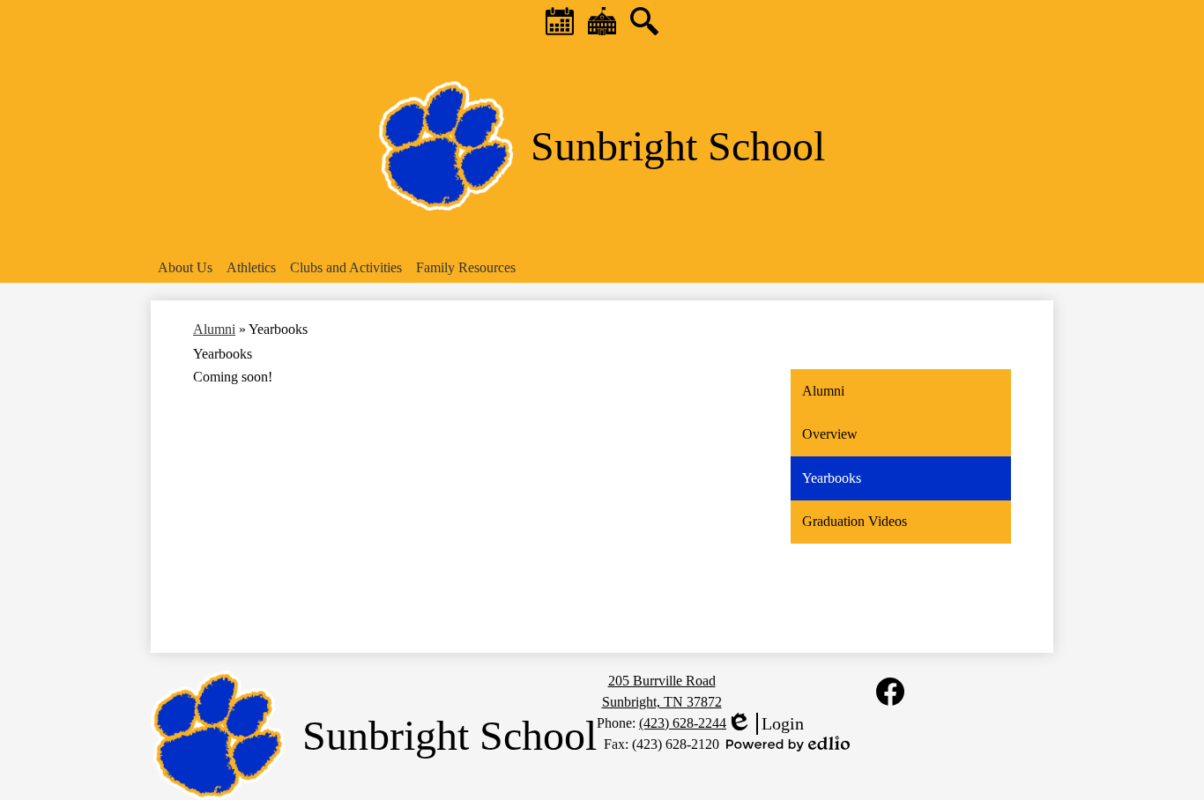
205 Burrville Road (662, 680)
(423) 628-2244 (682, 722)
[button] (185, 268)
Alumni (214, 329)
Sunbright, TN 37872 (662, 701)
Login (765, 724)
